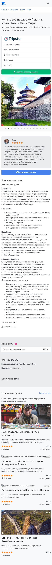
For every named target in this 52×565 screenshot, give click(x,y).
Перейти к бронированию (26, 72)
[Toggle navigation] (48, 3)
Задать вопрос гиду (27, 172)
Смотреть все (45, 393)
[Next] (46, 101)
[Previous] (5, 101)
